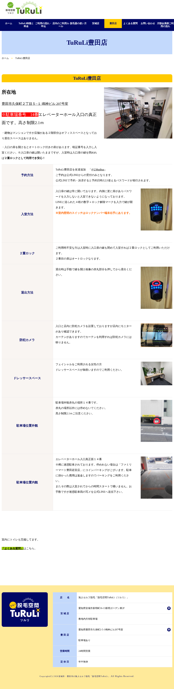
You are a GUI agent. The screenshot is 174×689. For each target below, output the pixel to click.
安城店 (95, 23)
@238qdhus (97, 169)
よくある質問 (130, 23)
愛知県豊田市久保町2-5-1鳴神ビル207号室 (101, 629)
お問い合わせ (148, 23)
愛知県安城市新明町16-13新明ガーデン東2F (102, 608)
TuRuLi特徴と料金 (26, 25)
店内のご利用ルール (61, 25)
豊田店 (113, 23)
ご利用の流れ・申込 (43, 25)
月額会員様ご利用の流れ (165, 25)
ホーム (8, 23)
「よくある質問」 (12, 548)
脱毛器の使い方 (78, 23)
